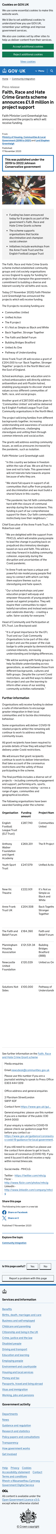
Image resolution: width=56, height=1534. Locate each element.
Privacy (15, 1467)
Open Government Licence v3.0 (20, 1499)
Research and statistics (16, 1431)
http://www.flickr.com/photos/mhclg (26, 1182)
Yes (34, 1266)
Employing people (12, 1360)
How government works (16, 1448)
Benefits (7, 1309)
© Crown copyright (28, 1526)
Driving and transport (14, 1349)
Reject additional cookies (28, 54)
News (5, 1419)
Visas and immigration (15, 1389)
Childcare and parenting (16, 1326)
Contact (37, 1472)
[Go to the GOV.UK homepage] (13, 71)
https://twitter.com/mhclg (30, 1175)
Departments (10, 1414)
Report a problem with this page (28, 1278)
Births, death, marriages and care (21, 1314)
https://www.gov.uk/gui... (36, 1106)
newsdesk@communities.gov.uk (30, 1070)
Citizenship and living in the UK (20, 1332)
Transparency (10, 1442)
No (47, 1266)
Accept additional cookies (28, 46)
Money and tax (10, 1378)
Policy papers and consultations (21, 1437)
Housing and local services (17, 1372)
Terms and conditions (14, 1476)
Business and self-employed (18, 1320)
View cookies (28, 61)
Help (5, 1467)
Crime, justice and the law (17, 1337)
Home (5, 78)
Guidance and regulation (16, 1425)
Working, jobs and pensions (18, 1395)
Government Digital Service (18, 1485)
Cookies (26, 1467)
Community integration (23, 78)
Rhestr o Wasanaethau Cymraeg (21, 1480)
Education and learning (15, 1355)
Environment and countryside (19, 1366)
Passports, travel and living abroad (22, 1383)
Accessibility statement (16, 1472)
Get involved (9, 1454)
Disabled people (11, 1343)
